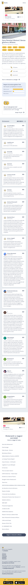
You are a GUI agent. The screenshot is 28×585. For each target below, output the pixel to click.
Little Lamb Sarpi (6, 520)
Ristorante (18, 50)
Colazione (21, 47)
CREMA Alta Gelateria (7, 511)
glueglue (5, 550)
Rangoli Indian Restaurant (9, 479)
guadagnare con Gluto (8, 562)
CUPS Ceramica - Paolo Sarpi (9, 473)
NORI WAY (4, 503)
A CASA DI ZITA (5, 508)
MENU (24, 2)
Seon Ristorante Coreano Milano (10, 517)
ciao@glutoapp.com (8, 568)
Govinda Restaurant (7, 444)
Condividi (15, 75)
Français (4, 556)
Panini (15, 47)
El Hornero (5, 467)
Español (4, 557)
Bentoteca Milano (6, 453)
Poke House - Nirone (7, 450)
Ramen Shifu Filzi (6, 523)
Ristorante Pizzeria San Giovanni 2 (11, 497)
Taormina (4, 482)
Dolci (9, 47)
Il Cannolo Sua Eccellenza (8, 494)
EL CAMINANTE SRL (7, 526)
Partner (18, 567)
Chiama (15, 67)
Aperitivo (11, 50)
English (4, 554)
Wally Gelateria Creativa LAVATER (10, 456)
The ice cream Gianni (7, 470)
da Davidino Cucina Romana (9, 488)
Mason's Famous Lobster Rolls (10, 514)
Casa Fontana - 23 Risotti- (9, 462)
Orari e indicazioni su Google (10, 79)
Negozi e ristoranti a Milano (14, 534)
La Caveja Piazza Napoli (8, 459)
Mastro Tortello (6, 491)
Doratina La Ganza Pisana (9, 476)
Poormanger (5, 447)
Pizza (4, 47)
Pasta (4, 50)
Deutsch (4, 558)
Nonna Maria (5, 529)
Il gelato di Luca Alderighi (8, 465)
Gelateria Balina (6, 500)
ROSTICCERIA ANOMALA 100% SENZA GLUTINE (13, 485)
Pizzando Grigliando (7, 505)
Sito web (15, 71)
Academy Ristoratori (7, 573)
